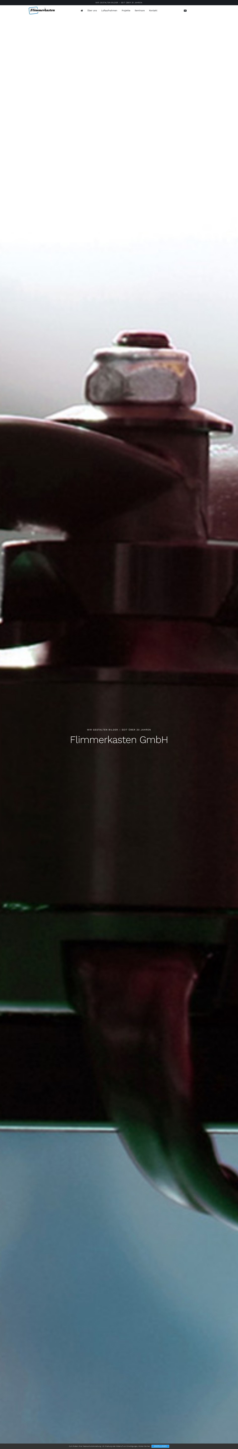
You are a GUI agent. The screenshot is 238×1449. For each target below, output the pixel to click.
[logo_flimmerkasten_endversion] (42, 7)
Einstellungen (160, 1446)
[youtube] (185, 10)
